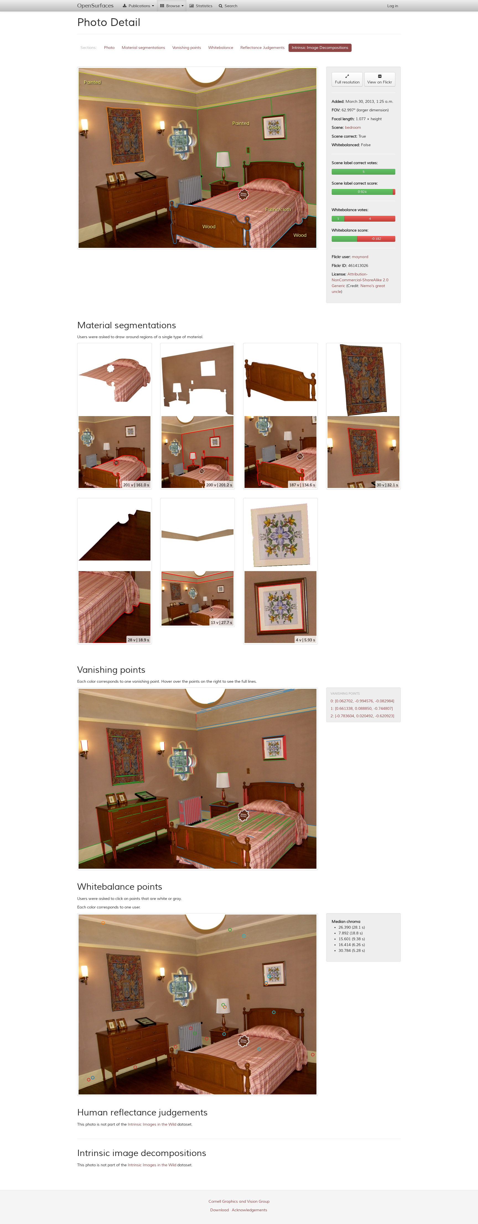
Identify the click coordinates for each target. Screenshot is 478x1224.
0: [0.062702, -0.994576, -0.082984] (362, 701)
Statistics (203, 6)
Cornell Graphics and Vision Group (239, 1201)
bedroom (353, 127)
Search (230, 6)
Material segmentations (143, 47)
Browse (173, 6)
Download (219, 1210)
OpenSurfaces (95, 5)
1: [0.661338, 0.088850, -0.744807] (362, 708)
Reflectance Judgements (262, 47)
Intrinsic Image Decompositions (320, 47)
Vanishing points (186, 47)
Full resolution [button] (347, 82)
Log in (392, 6)
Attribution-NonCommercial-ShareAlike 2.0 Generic (360, 280)
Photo (109, 47)
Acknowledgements (249, 1210)
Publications (139, 6)
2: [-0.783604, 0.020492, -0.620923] (362, 716)
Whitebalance (220, 47)
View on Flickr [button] (379, 82)
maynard (360, 256)
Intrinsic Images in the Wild (152, 1124)
